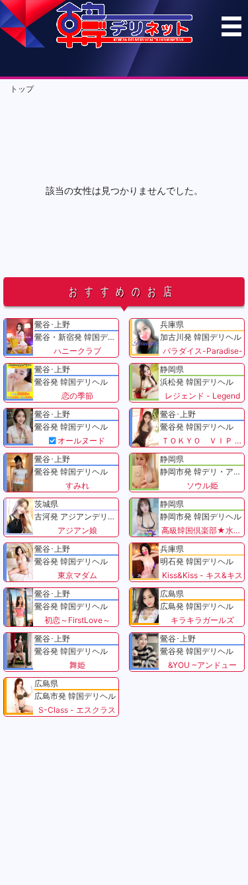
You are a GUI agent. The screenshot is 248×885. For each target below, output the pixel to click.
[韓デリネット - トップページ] (124, 45)
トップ (22, 89)
